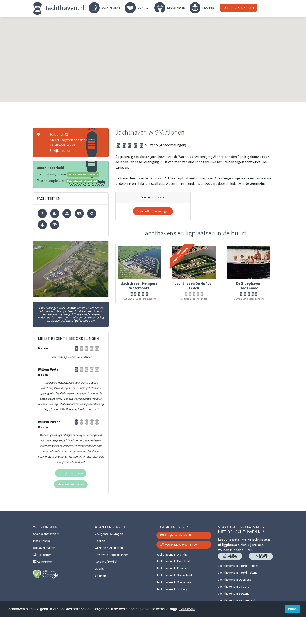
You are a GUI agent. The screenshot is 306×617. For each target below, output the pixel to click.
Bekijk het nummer (64, 150)
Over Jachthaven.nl (46, 534)
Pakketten (44, 555)
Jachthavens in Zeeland (234, 593)
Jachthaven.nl (63, 7)
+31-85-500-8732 (62, 145)
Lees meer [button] (187, 609)
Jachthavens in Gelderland (174, 575)
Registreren (175, 7)
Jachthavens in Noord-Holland (238, 573)
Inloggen (209, 7)
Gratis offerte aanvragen (152, 211)
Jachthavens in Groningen (173, 582)
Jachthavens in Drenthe (172, 554)
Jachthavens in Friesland (172, 568)
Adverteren (44, 562)
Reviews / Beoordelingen (112, 555)
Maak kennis (41, 541)
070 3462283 (180, 545)
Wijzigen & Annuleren (109, 548)
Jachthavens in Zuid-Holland (236, 600)
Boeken (100, 541)
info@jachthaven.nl (178, 535)
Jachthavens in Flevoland (173, 561)
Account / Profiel (106, 562)
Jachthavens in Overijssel (235, 580)
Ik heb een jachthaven (230, 556)
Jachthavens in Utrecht (233, 586)
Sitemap (100, 575)
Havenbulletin (46, 548)
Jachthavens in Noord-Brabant (238, 566)
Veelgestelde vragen (109, 534)
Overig (99, 569)
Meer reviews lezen (71, 484)
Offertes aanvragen (239, 8)
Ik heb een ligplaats (260, 556)
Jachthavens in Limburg (172, 589)
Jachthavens (110, 7)
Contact (143, 7)
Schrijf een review (71, 473)
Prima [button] (292, 609)
